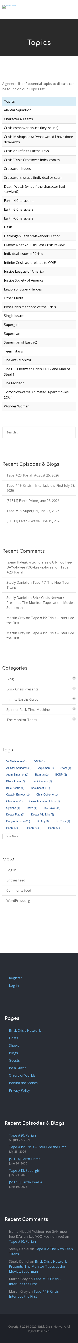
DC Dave (52, 807)
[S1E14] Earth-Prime (22, 500)
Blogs (13, 1053)
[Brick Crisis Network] (9, 7)
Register (15, 978)
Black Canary (42, 781)
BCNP (61, 774)
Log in (11, 870)
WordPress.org (18, 900)
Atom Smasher (17, 774)
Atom (66, 768)
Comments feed (18, 890)
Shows (14, 1045)
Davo (32, 807)
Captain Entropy (18, 794)
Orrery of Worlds (22, 1075)
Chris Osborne (47, 794)
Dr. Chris (63, 821)
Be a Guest (17, 1068)
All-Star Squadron (18, 768)
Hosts (13, 1038)
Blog (10, 679)
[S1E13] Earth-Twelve (23, 521)
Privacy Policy (19, 1090)
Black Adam (15, 781)
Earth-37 (55, 827)
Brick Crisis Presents (22, 689)
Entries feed (15, 880)
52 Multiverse (16, 761)
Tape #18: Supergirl (22, 511)
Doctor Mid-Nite (42, 814)
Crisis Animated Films (44, 801)
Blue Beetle (15, 787)
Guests (14, 1060)
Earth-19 (13, 827)
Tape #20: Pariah (19, 475)
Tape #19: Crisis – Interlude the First (34, 485)
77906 (39, 761)
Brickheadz (40, 787)
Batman (41, 774)
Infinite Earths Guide (22, 699)
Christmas (14, 801)
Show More (11, 836)
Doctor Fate (15, 814)
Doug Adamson (18, 821)
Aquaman (46, 768)
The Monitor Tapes (21, 719)
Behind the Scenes (23, 1083)
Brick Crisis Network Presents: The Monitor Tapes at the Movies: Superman (40, 602)
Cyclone (13, 807)
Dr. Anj (43, 821)
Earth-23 (34, 827)
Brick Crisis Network (25, 1030)
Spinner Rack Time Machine (28, 709)
